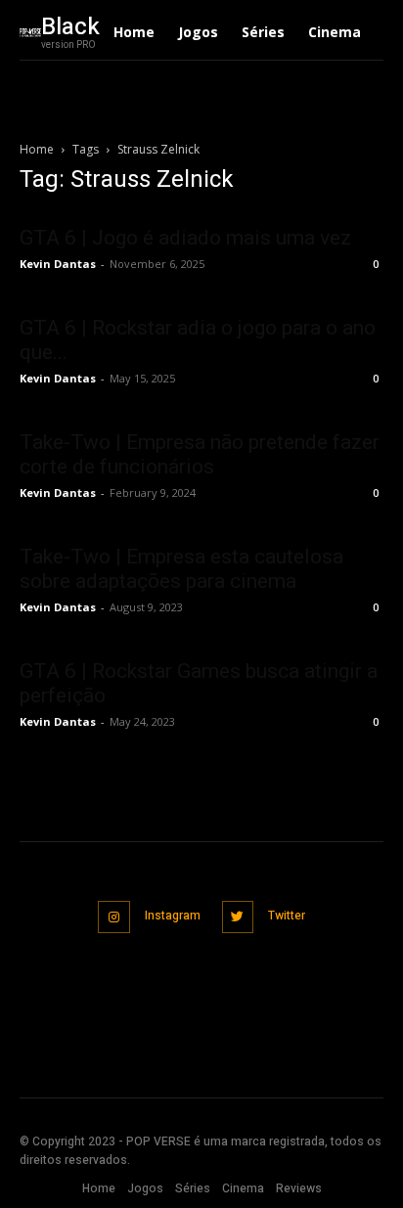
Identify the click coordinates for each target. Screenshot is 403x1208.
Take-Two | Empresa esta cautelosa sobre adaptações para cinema (181, 569)
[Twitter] (238, 917)
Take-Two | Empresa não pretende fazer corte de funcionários (200, 454)
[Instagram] (114, 917)
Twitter (286, 915)
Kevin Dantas (58, 263)
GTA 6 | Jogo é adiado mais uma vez (185, 237)
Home (37, 149)
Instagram (173, 915)
